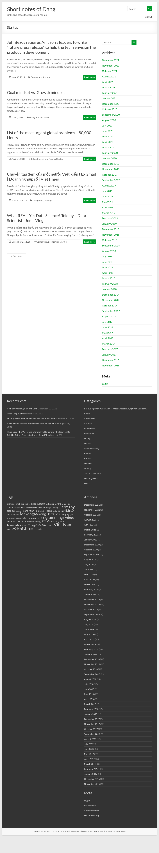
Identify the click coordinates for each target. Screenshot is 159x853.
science (23, 521)
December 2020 (110, 103)
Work (46, 117)
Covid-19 (11, 507)
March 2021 (108, 87)
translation (15, 525)
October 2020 (109, 109)
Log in (105, 383)
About (148, 16)
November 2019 (110, 169)
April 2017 (107, 338)
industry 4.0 (43, 511)
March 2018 (108, 278)
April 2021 (107, 81)
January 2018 (109, 289)
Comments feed (91, 810)
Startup (46, 77)
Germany (67, 506)
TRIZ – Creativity (92, 473)
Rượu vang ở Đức (15, 413)
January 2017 (109, 354)
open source (33, 518)
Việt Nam (63, 524)
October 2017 (109, 305)
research (12, 521)
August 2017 (109, 316)
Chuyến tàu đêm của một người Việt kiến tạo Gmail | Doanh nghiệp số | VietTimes (51, 177)
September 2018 (111, 245)
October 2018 (109, 240)
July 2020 (107, 125)
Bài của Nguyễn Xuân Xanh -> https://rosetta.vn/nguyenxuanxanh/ (115, 408)
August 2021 (109, 76)
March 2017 (108, 343)
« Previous (16, 255)
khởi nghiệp (52, 511)
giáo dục (11, 510)
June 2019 (107, 196)
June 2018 (107, 261)
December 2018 (110, 229)
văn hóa (10, 529)
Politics (87, 458)
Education (36, 159)
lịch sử (69, 510)
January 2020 (109, 158)
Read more (89, 77)
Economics (53, 241)
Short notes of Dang (31, 9)
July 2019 (107, 190)
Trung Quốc (35, 525)
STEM (45, 521)
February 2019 (110, 218)
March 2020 (108, 147)
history (18, 511)
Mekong (27, 513)
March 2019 (108, 212)
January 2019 (109, 223)
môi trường (60, 514)
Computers (36, 77)
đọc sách (37, 529)
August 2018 (109, 250)
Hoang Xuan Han (30, 510)
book (42, 503)
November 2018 (110, 234)
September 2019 (111, 180)
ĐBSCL (20, 528)
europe (48, 508)
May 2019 (107, 201)
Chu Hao (66, 503)
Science (87, 463)
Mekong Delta (44, 514)
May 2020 (107, 136)
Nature (87, 443)
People (52, 159)
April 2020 (107, 141)
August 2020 (109, 120)
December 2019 (110, 163)
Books (87, 413)
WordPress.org (91, 815)
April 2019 (107, 207)
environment (39, 508)
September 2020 (111, 114)
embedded (30, 508)
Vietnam (47, 525)
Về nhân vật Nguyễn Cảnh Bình (22, 408)
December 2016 (110, 359)
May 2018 (107, 267)
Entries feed (90, 805)
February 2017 (110, 349)
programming (51, 517)
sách (52, 521)
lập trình (61, 511)
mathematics (13, 514)
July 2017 (107, 321)
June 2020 (107, 130)
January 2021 (109, 98)
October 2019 (109, 174)
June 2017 (107, 327)
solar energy (35, 521)
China (58, 503)
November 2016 (110, 365)
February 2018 (110, 283)
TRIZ (25, 525)
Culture (88, 423)
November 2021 (110, 65)
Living (32, 117)
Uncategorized (91, 478)
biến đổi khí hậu (33, 504)
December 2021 (110, 60)
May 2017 (107, 332)
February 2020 (110, 152)
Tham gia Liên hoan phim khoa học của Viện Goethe (32, 418)
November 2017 (110, 300)
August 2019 (109, 185)
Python (68, 518)
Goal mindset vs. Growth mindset (36, 92)
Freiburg (55, 508)
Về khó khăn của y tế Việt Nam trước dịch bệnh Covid (33, 423)
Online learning (91, 448)
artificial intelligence (17, 503)
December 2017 (110, 294)
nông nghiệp (21, 518)
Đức (30, 529)
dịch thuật (20, 508)
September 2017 (111, 310)
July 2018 (107, 256)
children (50, 504)
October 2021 (109, 70)
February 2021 (110, 92)
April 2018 (107, 272)
